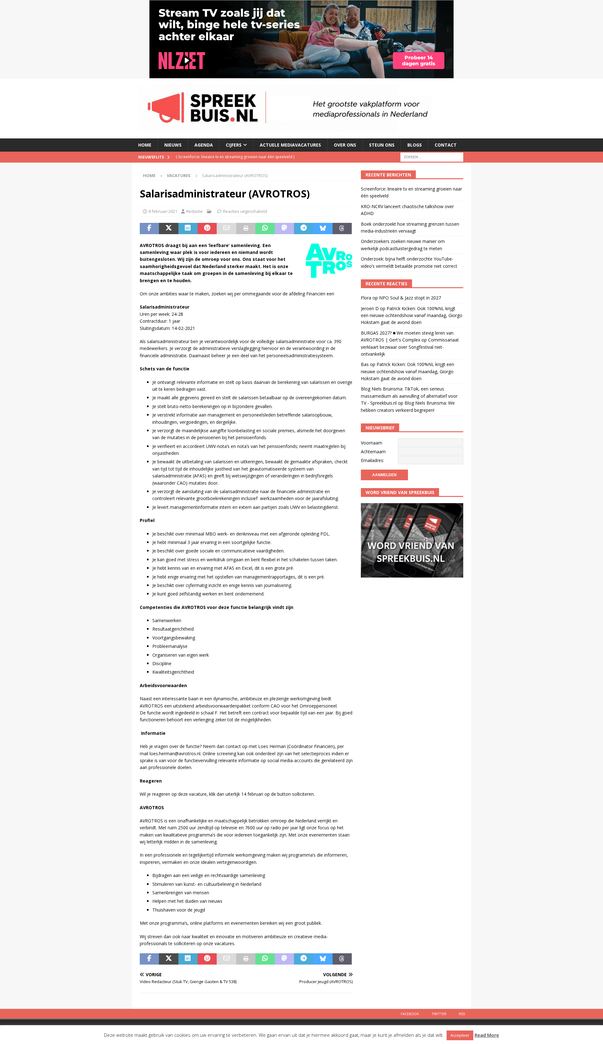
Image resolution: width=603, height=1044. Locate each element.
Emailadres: (372, 460)
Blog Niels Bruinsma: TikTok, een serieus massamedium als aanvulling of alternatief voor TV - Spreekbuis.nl (409, 396)
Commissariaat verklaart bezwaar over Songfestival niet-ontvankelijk (410, 347)
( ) (235, 156)
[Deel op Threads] (342, 228)
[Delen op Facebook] (149, 228)
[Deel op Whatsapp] (264, 228)
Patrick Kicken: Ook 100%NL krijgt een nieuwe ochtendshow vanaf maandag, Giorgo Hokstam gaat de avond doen (411, 315)
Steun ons (381, 145)
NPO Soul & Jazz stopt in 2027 (410, 298)
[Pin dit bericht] (207, 228)
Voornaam (371, 443)
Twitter (439, 1013)
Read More (487, 1035)
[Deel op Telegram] (303, 228)
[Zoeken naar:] (431, 156)
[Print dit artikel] (245, 228)
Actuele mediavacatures (290, 145)
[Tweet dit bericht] (168, 228)
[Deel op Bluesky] (322, 228)
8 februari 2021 (163, 211)
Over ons (345, 145)
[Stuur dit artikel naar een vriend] (226, 228)
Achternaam (373, 452)
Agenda (203, 145)
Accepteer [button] (460, 1035)
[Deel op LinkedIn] (188, 228)
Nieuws (173, 145)
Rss (462, 1013)
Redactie (194, 211)
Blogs (414, 145)
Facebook (410, 1013)
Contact (446, 145)
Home (144, 145)
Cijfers (234, 145)
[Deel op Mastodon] (284, 228)
